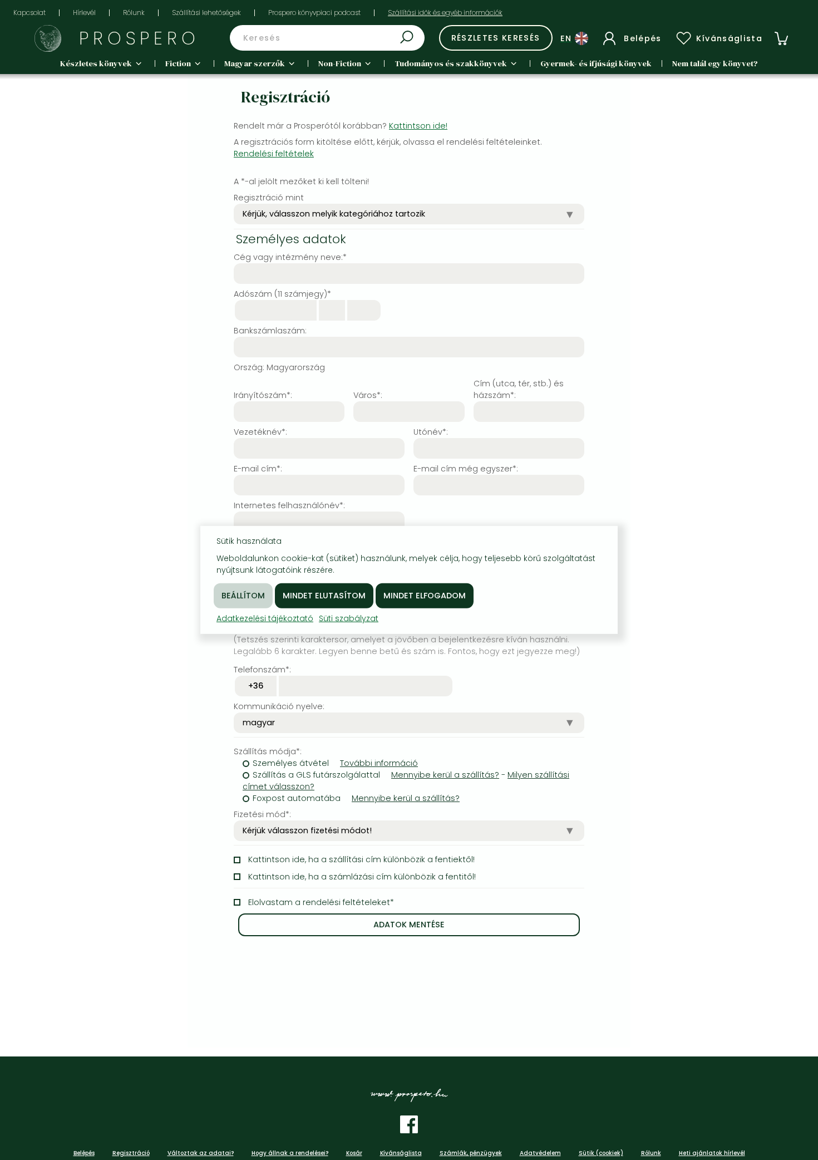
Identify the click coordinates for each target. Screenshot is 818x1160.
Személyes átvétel (291, 763)
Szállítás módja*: (268, 751)
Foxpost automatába (297, 798)
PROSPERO (139, 38)
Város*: (367, 395)
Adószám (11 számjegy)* (282, 293)
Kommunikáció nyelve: (279, 706)
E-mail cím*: (258, 468)
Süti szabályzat (348, 618)
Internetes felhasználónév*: (289, 505)
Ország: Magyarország (279, 367)
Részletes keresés (495, 37)
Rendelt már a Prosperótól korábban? (340, 125)
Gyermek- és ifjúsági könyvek (596, 63)
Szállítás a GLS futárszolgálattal (316, 774)
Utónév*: (430, 432)
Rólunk (134, 12)
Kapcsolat (29, 12)
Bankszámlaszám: (270, 330)
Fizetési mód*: (262, 814)
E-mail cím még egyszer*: (465, 468)
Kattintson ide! (418, 125)
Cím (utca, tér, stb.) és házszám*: (519, 389)
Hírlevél (84, 12)
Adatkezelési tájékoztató (264, 618)
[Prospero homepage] (48, 38)
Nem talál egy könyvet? (715, 63)
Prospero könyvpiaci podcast (314, 12)
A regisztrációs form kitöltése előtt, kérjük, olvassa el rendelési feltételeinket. (388, 147)
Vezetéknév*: (260, 432)
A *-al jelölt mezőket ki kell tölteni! (301, 181)
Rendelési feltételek (274, 153)
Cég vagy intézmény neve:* (290, 257)
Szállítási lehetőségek (206, 12)
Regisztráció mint (269, 197)
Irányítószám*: (263, 395)
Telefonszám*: (262, 669)
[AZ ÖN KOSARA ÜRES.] (781, 38)
